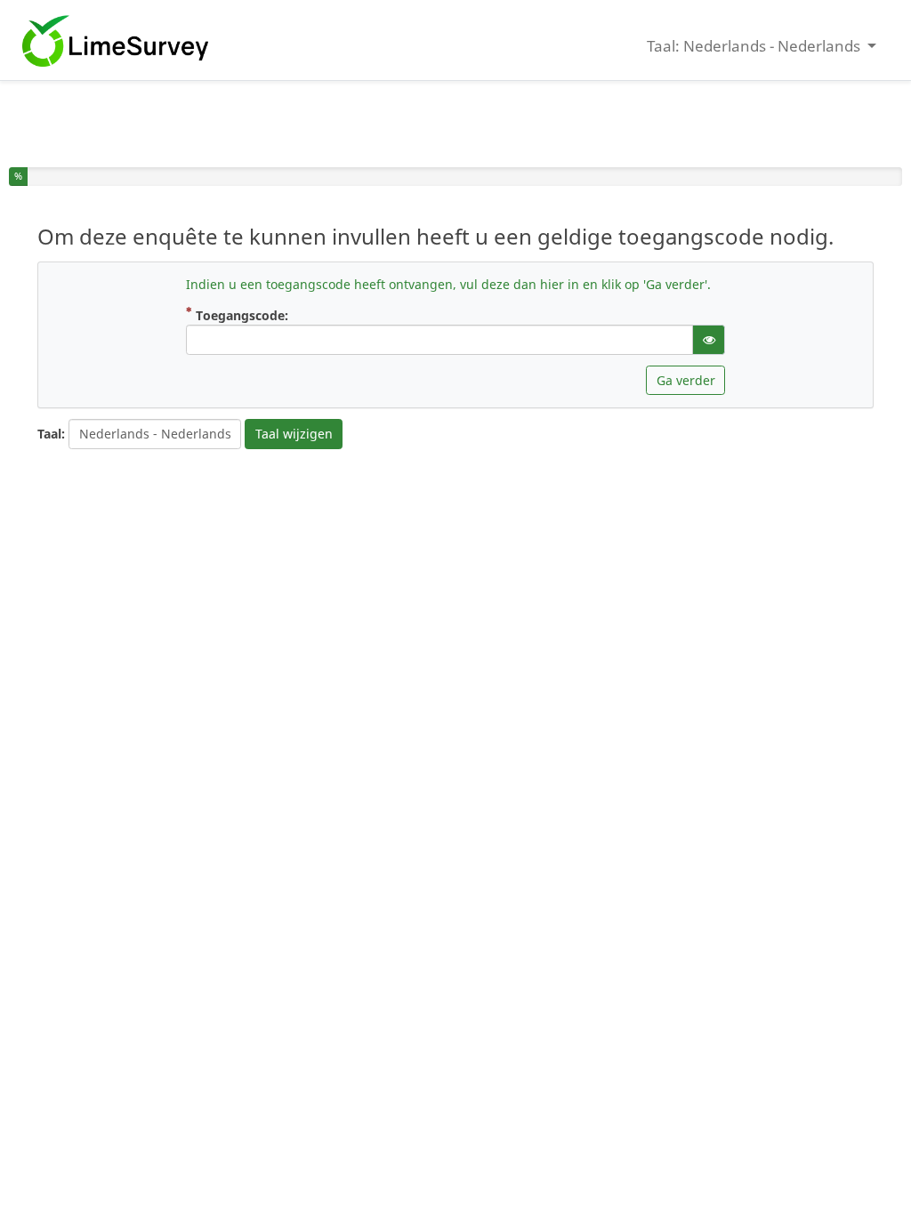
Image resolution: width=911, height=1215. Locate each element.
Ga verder (686, 380)
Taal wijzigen (294, 433)
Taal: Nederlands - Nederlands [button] (755, 46)
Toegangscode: (256, 315)
